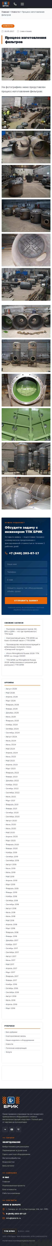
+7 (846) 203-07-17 (24, 553)
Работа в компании (11, 1193)
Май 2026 (10, 693)
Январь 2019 (11, 892)
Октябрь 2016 (12, 988)
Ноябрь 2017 (11, 944)
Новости (8, 26)
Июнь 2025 (11, 717)
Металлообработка (11, 1158)
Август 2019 (11, 864)
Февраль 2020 (12, 844)
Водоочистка (8, 1162)
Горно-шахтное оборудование (16, 1154)
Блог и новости (9, 1189)
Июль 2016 (10, 1000)
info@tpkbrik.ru (13, 1218)
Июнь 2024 (11, 744)
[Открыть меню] (22, 4)
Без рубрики (11, 1032)
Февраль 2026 (12, 705)
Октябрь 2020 (12, 812)
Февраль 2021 (12, 804)
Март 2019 (10, 884)
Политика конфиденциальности (18, 1241)
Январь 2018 (11, 936)
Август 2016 (11, 996)
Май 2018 (10, 920)
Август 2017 (11, 956)
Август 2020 (11, 820)
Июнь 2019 (10, 872)
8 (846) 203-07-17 (16, 1213)
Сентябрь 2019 (12, 860)
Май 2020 (10, 832)
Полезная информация (16, 1048)
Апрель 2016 (11, 1004)
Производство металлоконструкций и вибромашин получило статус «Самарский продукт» (22, 647)
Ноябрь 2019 (11, 852)
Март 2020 (11, 840)
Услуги (9, 1052)
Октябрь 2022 (12, 788)
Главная (5, 12)
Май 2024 (10, 749)
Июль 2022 (11, 796)
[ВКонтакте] (5, 1129)
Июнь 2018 (10, 916)
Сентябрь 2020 (13, 816)
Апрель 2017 (11, 968)
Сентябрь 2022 (12, 792)
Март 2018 (10, 928)
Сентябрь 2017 (12, 952)
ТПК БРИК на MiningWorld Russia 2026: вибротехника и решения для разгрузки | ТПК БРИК (20, 662)
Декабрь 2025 (12, 713)
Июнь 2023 (11, 757)
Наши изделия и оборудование (20, 1040)
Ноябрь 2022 (11, 784)
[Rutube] (18, 1129)
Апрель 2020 (12, 836)
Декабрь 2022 (12, 780)
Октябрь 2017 (12, 948)
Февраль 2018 (12, 932)
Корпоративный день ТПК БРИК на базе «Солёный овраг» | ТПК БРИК (21, 639)
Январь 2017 (11, 980)
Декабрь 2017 (12, 940)
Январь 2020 (12, 848)
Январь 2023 (11, 776)
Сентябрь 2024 (13, 733)
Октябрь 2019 (12, 856)
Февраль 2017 (12, 976)
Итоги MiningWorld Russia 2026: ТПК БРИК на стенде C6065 (21, 654)
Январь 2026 (12, 709)
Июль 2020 (11, 824)
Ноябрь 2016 (11, 984)
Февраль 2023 (12, 773)
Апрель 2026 (12, 697)
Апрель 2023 (12, 764)
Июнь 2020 (11, 828)
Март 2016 (10, 1008)
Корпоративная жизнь (16, 1036)
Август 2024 (11, 737)
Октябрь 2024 (12, 729)
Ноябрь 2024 (12, 724)
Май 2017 (10, 964)
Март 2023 (11, 768)
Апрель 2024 (12, 753)
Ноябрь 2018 (11, 896)
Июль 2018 (10, 912)
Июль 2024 (11, 741)
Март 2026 (11, 701)
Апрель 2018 (11, 924)
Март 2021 (10, 800)
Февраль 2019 (12, 888)
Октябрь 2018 (12, 900)
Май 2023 (10, 760)
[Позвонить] (15, 4)
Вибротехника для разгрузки (15, 1146)
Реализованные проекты (13, 1185)
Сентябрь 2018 (12, 904)
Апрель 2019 (11, 880)
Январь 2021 (11, 808)
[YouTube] (11, 1129)
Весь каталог (8, 1166)
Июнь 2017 (10, 960)
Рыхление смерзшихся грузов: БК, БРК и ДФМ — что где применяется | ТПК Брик (20, 631)
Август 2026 (11, 689)
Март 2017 (10, 972)
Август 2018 (11, 908)
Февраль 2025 (12, 721)
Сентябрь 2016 (12, 992)
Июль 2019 (10, 868)
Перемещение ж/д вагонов (14, 1150)
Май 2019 (10, 876)
